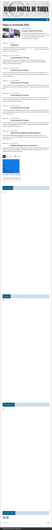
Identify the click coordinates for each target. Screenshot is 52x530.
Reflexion (12, 42)
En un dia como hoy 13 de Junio (19, 95)
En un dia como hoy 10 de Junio (19, 120)
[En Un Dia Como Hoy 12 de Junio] (6, 106)
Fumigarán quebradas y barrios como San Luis (23, 145)
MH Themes (19, 528)
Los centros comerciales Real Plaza (32, 31)
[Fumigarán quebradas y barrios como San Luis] (6, 143)
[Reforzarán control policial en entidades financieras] (6, 131)
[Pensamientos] (6, 43)
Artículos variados (26, 28)
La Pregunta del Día (15, 118)
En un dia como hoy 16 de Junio (19, 70)
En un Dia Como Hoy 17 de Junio (19, 57)
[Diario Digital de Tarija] (26, 9)
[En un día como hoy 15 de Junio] (6, 81)
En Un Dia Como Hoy (14, 55)
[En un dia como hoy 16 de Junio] (6, 68)
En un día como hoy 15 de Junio (19, 82)
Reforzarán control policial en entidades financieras (25, 133)
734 (15, 156)
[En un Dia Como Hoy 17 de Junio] (6, 55)
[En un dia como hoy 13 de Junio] (6, 93)
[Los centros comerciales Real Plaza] (11, 37)
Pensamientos (14, 45)
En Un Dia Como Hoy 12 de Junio (19, 107)
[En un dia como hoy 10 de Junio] (6, 118)
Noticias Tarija (13, 130)
